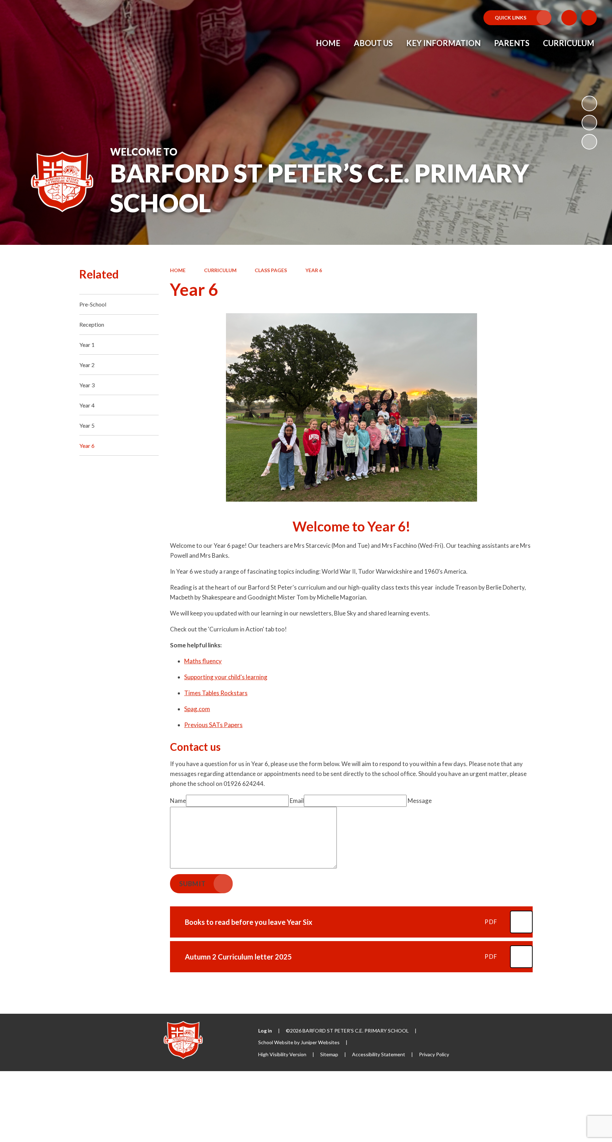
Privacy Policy (434, 1054)
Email (297, 800)
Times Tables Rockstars (216, 693)
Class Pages (271, 270)
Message (420, 800)
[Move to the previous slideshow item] (589, 122)
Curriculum (220, 270)
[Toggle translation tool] (569, 18)
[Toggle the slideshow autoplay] (589, 103)
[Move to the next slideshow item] (589, 142)
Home (178, 270)
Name (178, 800)
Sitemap (329, 1054)
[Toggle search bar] (589, 18)
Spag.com (197, 709)
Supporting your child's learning (225, 677)
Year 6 (313, 270)
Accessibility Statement (378, 1054)
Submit (192, 884)
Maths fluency (203, 661)
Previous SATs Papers (213, 724)
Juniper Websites (320, 1042)
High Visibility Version (282, 1054)
